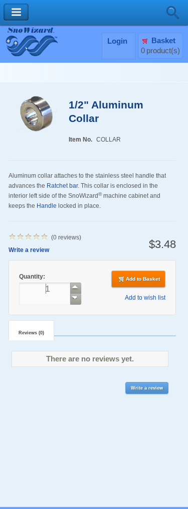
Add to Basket (143, 279)
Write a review (29, 249)
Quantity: (33, 276)
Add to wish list (145, 297)
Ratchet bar (62, 185)
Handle (47, 205)
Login (117, 41)
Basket (163, 41)
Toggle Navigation (16, 12)
